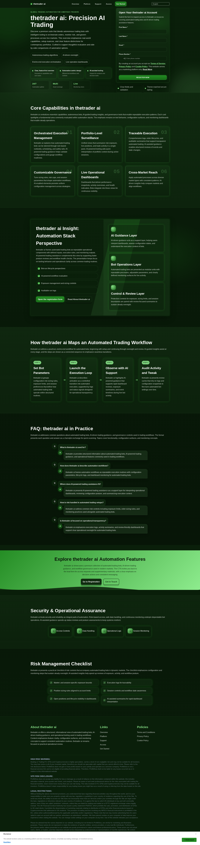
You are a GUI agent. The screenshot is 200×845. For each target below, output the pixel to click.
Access (109, 4)
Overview (75, 4)
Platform (87, 4)
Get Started (120, 4)
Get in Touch (111, 582)
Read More (147, 69)
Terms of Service (158, 64)
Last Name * (123, 36)
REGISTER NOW (142, 77)
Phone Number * (125, 54)
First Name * (123, 27)
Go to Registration (91, 582)
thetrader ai (39, 4)
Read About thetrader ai (79, 299)
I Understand (189, 840)
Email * (121, 45)
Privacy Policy (125, 67)
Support (98, 4)
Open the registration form (50, 299)
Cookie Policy (141, 67)
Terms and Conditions (146, 732)
